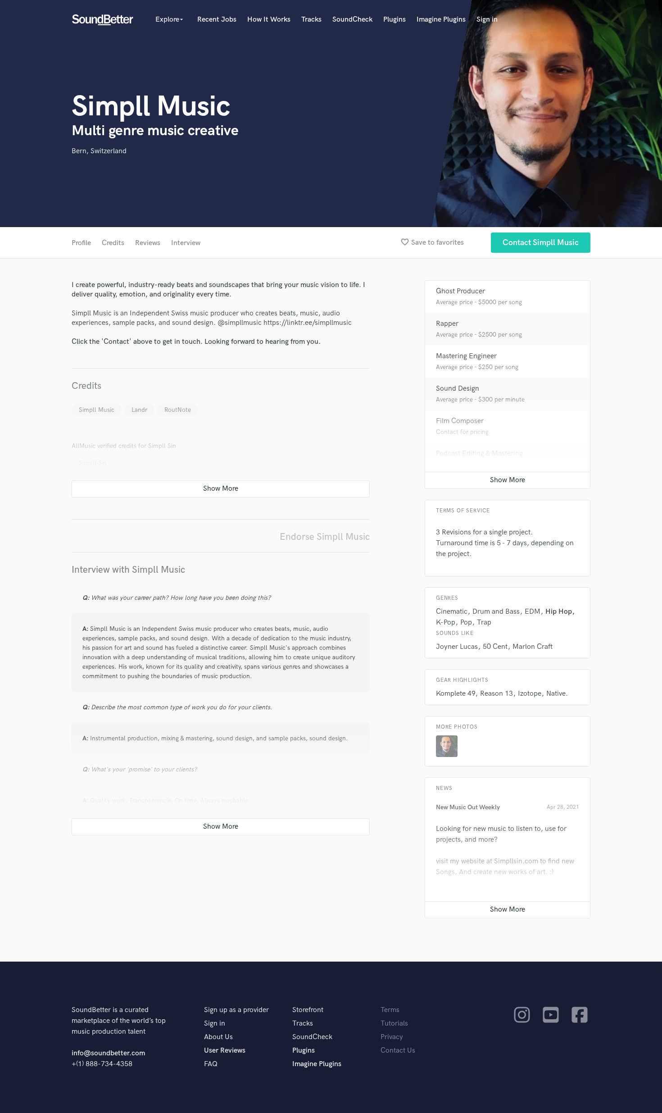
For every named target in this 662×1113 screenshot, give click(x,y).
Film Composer (460, 421)
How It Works (268, 19)
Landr (139, 410)
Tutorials (394, 1023)
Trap (484, 622)
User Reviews (224, 1050)
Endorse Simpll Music (325, 537)
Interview (185, 243)
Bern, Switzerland (99, 151)
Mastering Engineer (466, 356)
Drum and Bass (496, 611)
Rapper (447, 323)
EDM (532, 611)
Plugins (394, 19)
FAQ (211, 1064)
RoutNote (177, 410)
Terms (390, 1010)
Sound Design (457, 388)
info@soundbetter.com (108, 1053)
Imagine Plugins (441, 19)
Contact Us (398, 1050)
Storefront (307, 1010)
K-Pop (445, 622)
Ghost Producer (460, 291)
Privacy (392, 1037)
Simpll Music (96, 410)
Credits (113, 243)
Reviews (147, 243)
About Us (218, 1037)
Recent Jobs (216, 19)
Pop (466, 622)
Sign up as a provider (236, 1010)
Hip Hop (558, 611)
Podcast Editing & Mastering (479, 453)
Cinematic (451, 611)
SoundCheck (352, 19)
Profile (81, 243)
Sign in (487, 19)
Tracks (311, 19)
